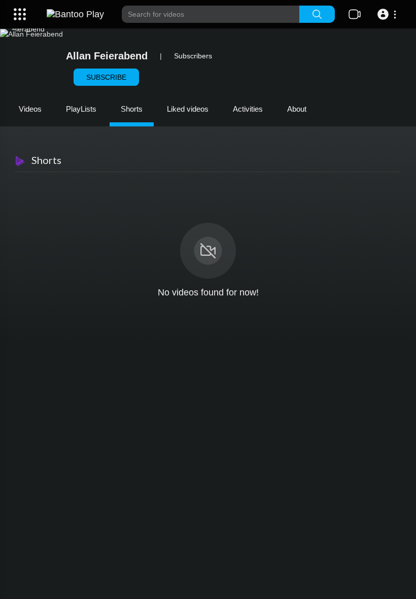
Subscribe (106, 77)
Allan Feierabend (107, 55)
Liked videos (188, 109)
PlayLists (81, 109)
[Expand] (20, 14)
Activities (248, 109)
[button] (388, 14)
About (296, 109)
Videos (30, 109)
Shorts (132, 109)
